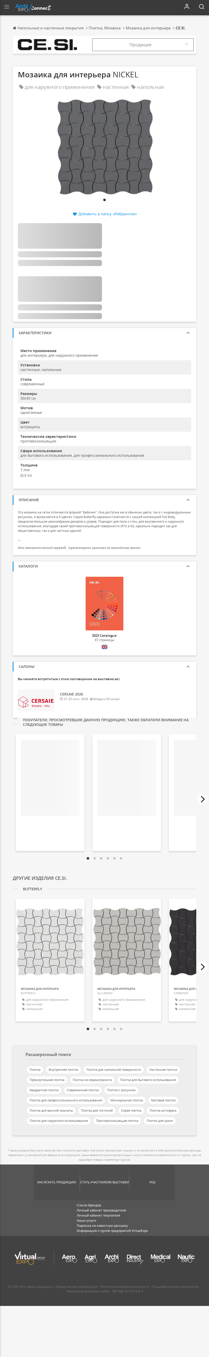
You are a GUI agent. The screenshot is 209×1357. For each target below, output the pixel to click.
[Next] (202, 799)
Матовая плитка (163, 1100)
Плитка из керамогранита (92, 1080)
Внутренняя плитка (63, 1069)
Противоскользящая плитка (117, 1121)
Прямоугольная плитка (47, 1080)
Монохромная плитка (126, 1100)
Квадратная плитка (44, 1090)
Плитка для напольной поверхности (113, 1069)
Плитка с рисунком (121, 1090)
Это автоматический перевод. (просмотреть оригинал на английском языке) (79, 548)
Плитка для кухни (160, 1121)
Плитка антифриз (163, 1110)
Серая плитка (131, 1110)
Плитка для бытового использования (148, 1080)
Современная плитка (83, 1090)
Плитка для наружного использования (59, 1121)
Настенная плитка (163, 1069)
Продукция (140, 44)
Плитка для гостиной (97, 1110)
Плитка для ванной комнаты (51, 1110)
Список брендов (89, 1205)
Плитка (35, 1069)
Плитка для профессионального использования (66, 1100)
